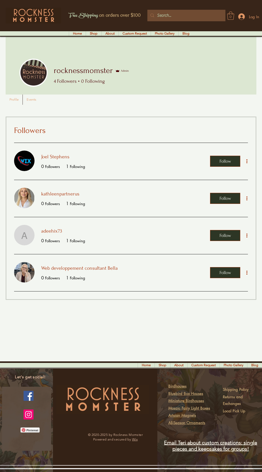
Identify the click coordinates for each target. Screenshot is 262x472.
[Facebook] (29, 396)
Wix (135, 439)
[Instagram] (29, 414)
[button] (230, 16)
